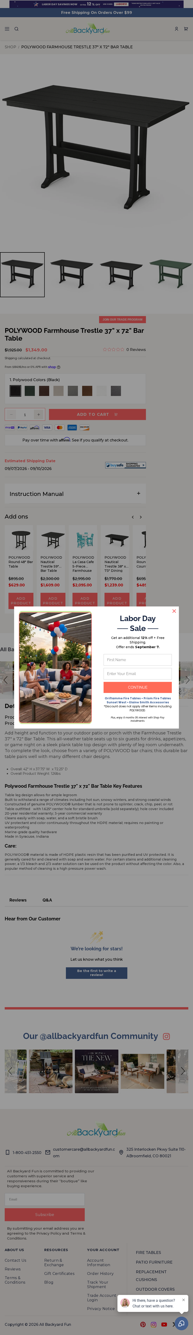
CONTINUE (138, 687)
